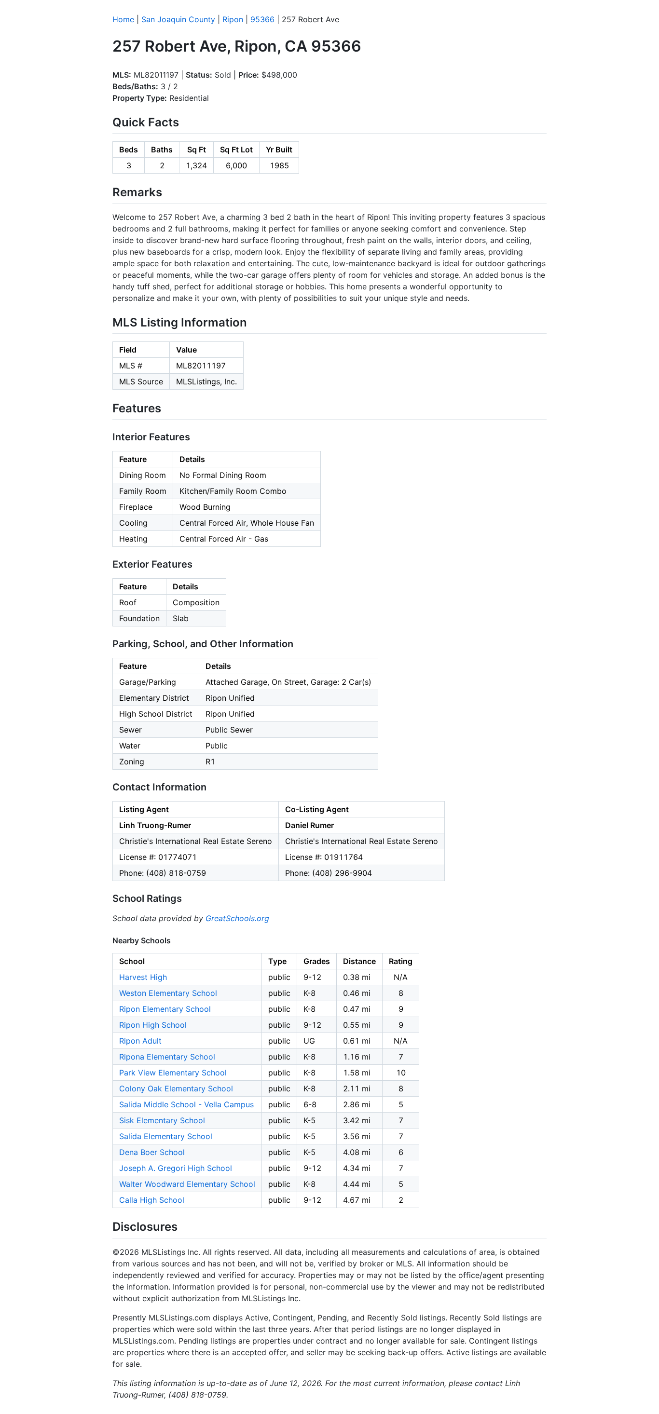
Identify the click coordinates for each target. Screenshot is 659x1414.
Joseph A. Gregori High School (175, 1168)
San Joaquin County (178, 19)
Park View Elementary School (173, 1072)
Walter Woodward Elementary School (187, 1184)
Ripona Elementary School (167, 1056)
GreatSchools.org (237, 918)
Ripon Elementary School (165, 1009)
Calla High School (151, 1200)
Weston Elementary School (168, 993)
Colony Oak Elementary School (176, 1088)
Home (123, 19)
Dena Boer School (152, 1152)
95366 (262, 19)
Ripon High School (153, 1025)
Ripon (232, 19)
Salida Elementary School (165, 1136)
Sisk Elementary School (162, 1120)
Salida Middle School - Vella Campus (186, 1104)
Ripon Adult (140, 1041)
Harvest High (143, 977)
